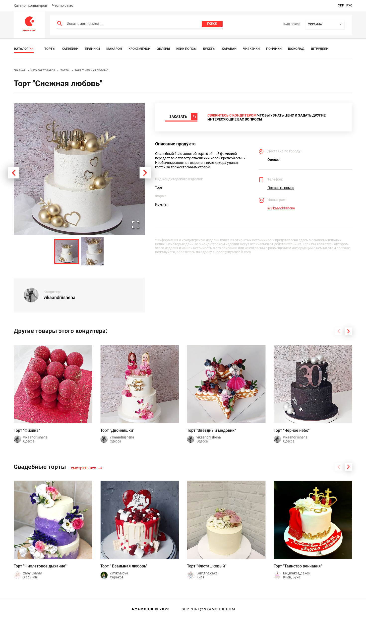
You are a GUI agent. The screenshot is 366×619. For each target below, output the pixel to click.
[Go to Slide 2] (92, 251)
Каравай (229, 49)
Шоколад (296, 49)
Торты (49, 49)
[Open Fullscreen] (135, 225)
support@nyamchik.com (208, 609)
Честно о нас (62, 5)
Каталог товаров (43, 70)
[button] (79, 169)
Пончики (274, 49)
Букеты (209, 49)
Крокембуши (139, 49)
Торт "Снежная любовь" (91, 70)
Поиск (212, 23)
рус (349, 5)
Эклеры (163, 49)
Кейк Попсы (186, 49)
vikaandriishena (59, 297)
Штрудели (319, 49)
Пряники (92, 49)
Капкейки (70, 49)
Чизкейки (251, 49)
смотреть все (83, 468)
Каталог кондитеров (30, 5)
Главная (20, 70)
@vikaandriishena (281, 208)
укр (341, 5)
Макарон (114, 49)
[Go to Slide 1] (66, 251)
